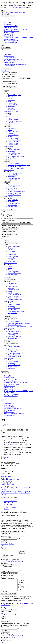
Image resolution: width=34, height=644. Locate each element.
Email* (20, 584)
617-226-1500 (9, 481)
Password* (21, 588)
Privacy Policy (17, 7)
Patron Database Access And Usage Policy (13, 561)
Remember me (8, 555)
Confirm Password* (23, 590)
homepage (13, 444)
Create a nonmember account (9, 573)
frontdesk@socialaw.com (11, 479)
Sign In (3, 616)
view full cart (4, 544)
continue (23, 531)
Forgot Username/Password (8, 565)
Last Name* (21, 582)
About (6, 91)
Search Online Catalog (9, 217)
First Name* (21, 580)
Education (7, 159)
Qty (19, 538)
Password (22, 553)
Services (7, 181)
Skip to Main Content (7, 12)
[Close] (1, 213)
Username (22, 551)
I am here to (4, 14)
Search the (14, 72)
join (2, 568)
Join (2, 45)
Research (7, 124)
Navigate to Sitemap (19, 12)
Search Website (7, 215)
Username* (21, 586)
